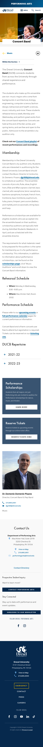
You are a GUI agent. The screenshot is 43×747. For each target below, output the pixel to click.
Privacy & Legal (27, 730)
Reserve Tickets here (21, 437)
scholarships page (11, 264)
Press (21, 697)
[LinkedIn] (27, 716)
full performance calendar (14, 316)
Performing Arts (21, 3)
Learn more (21, 407)
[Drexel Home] (7, 10)
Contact (21, 691)
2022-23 (14, 363)
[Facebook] (18, 625)
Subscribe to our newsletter (21, 612)
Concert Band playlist (26, 141)
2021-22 (14, 354)
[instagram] (24, 625)
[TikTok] (34, 716)
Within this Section (9, 62)
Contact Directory (21, 568)
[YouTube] (21, 716)
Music (9, 53)
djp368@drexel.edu (30, 177)
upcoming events (27, 312)
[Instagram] (15, 716)
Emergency (21, 686)
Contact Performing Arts (21, 590)
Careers (21, 703)
